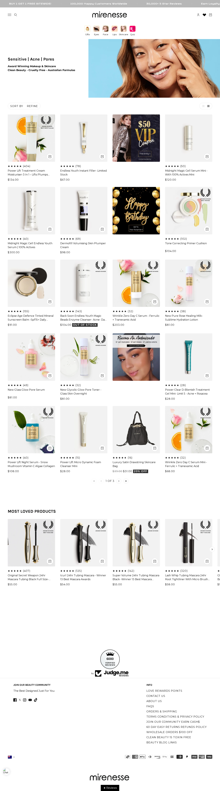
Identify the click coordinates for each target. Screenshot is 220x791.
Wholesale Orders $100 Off (169, 732)
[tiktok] (35, 699)
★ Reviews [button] (110, 787)
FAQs (150, 706)
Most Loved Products (32, 511)
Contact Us (155, 696)
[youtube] (30, 700)
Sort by (16, 106)
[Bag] (210, 15)
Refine (32, 106)
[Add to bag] (102, 448)
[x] (19, 700)
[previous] (8, 549)
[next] (212, 549)
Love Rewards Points (164, 690)
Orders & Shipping (161, 711)
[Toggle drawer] (9, 15)
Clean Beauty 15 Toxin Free (168, 737)
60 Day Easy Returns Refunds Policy (176, 727)
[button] (202, 106)
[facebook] (15, 700)
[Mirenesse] (110, 15)
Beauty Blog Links (161, 742)
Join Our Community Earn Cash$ (173, 721)
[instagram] (24, 700)
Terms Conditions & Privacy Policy (175, 716)
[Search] (15, 15)
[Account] (198, 15)
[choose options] (50, 156)
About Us (154, 701)
